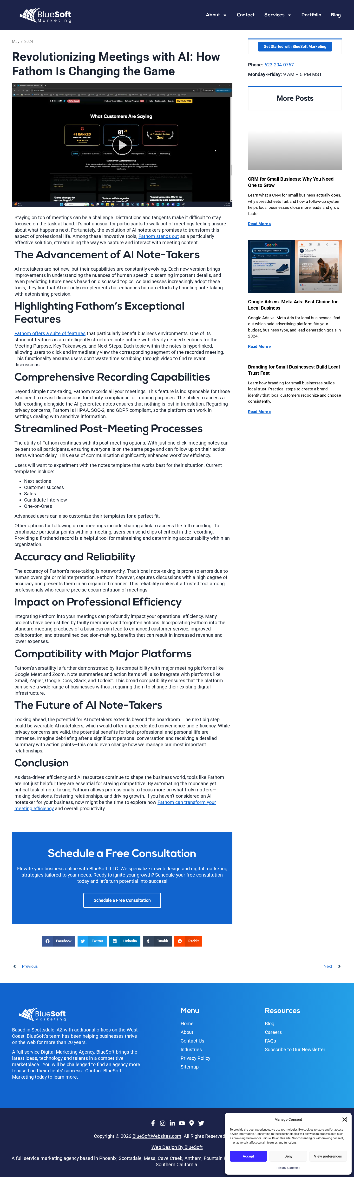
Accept (248, 1156)
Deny (288, 1156)
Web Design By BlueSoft (177, 1147)
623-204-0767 (279, 65)
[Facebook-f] (153, 1123)
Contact (246, 15)
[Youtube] (182, 1123)
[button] (344, 1119)
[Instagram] (162, 1123)
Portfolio (311, 15)
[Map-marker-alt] (191, 1123)
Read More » (259, 223)
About (213, 15)
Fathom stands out (158, 236)
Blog (336, 15)
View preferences (328, 1156)
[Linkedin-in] (172, 1123)
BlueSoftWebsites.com (156, 1136)
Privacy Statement (288, 1168)
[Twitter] (201, 1123)
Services (274, 15)
